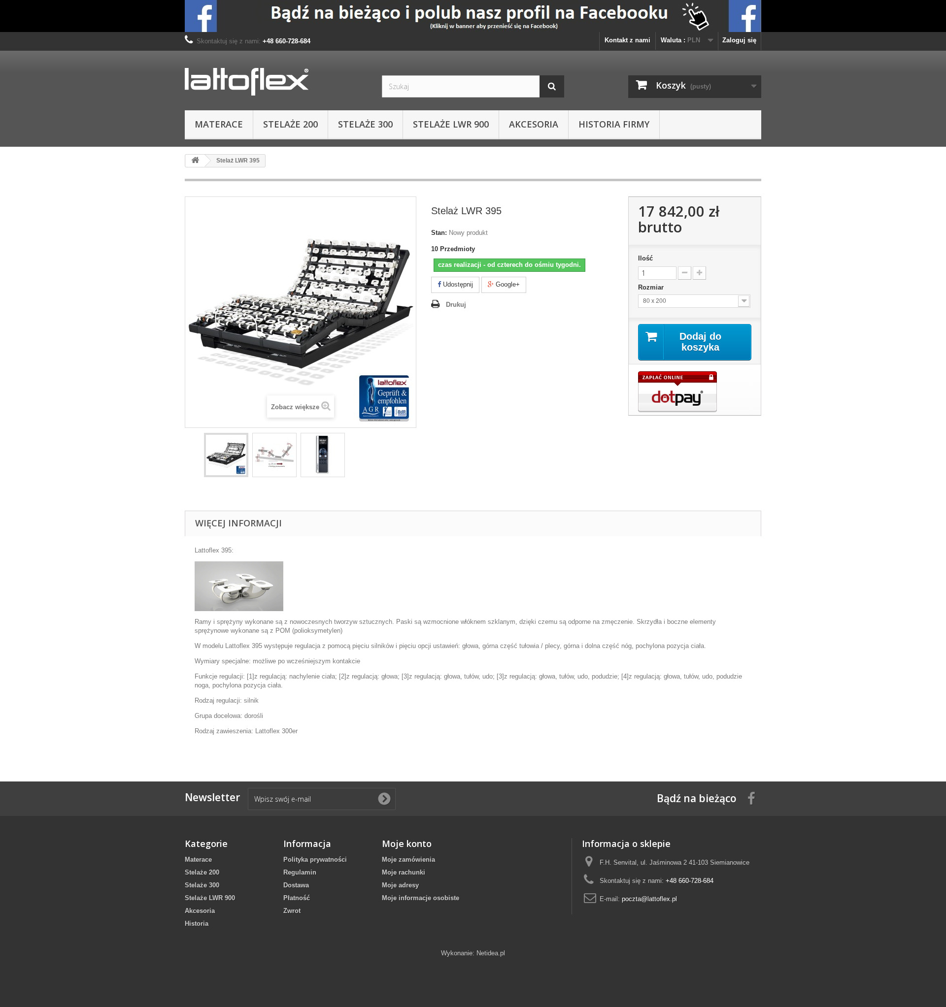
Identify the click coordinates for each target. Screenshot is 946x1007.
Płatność (296, 898)
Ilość (645, 258)
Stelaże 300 (365, 124)
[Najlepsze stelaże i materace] (473, 16)
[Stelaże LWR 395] (226, 455)
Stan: (439, 232)
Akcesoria (533, 124)
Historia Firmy (613, 124)
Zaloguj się (739, 40)
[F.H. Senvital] (276, 82)
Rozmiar (652, 287)
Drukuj (456, 304)
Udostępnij (457, 284)
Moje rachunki (403, 872)
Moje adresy (400, 885)
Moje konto (407, 843)
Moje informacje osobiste (420, 898)
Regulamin (299, 872)
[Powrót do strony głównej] (195, 161)
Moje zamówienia (408, 859)
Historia (196, 923)
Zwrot (292, 910)
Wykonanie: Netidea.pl (473, 953)
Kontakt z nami (627, 40)
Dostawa (296, 885)
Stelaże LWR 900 (451, 124)
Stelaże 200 (290, 124)
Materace (219, 124)
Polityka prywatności (315, 859)
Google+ (507, 284)
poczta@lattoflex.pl (649, 899)
